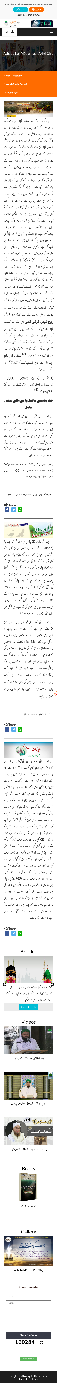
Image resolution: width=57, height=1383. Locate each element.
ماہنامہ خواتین (20, 9)
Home (7, 75)
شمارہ (7, 31)
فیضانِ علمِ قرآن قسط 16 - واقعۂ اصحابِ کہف (28, 1103)
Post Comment (28, 1358)
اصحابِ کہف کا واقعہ (28, 1206)
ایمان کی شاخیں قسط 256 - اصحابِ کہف (28, 1058)
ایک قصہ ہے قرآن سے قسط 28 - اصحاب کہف (28, 1149)
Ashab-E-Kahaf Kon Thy (28, 1270)
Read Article (28, 1007)
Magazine (17, 75)
